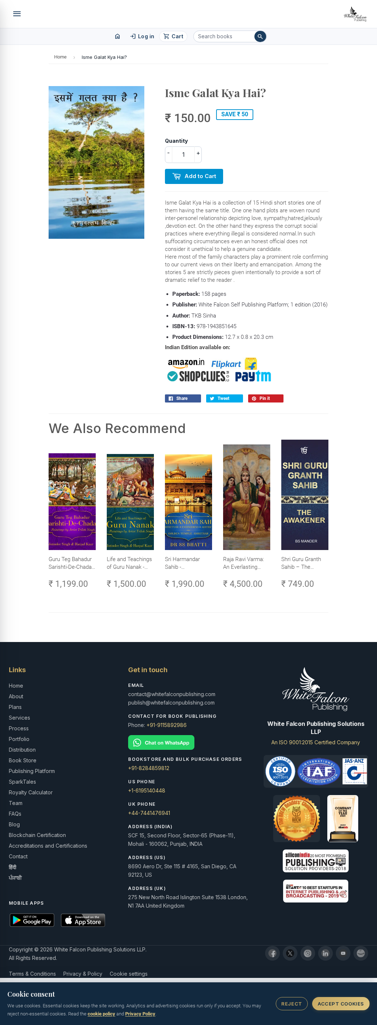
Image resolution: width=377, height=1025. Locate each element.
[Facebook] (272, 953)
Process (19, 728)
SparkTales (22, 781)
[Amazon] (360, 953)
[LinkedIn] (325, 953)
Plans (15, 707)
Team (15, 803)
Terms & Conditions (32, 974)
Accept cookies (341, 1004)
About (16, 696)
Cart (173, 36)
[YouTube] (343, 953)
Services (19, 717)
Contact (18, 856)
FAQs (15, 814)
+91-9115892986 (167, 725)
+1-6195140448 (146, 790)
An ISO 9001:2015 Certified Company (315, 742)
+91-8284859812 (148, 768)
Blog (14, 824)
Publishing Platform (32, 771)
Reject (291, 1004)
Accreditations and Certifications (48, 846)
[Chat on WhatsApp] (188, 742)
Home (60, 57)
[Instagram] (307, 953)
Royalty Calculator (31, 792)
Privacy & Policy (82, 974)
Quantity (176, 141)
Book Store (22, 760)
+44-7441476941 (149, 813)
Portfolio (19, 739)
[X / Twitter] (290, 953)
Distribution (22, 749)
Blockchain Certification (37, 835)
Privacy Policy (140, 1014)
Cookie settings (129, 974)
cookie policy (101, 1014)
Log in (142, 36)
